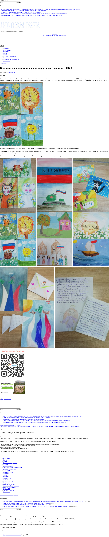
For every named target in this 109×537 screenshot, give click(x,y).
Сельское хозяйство (9, 484)
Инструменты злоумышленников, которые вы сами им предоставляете (20, 12)
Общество (6, 51)
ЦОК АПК (6, 489)
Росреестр (6, 483)
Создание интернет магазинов (12, 535)
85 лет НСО (6, 458)
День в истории (8, 466)
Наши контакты (8, 58)
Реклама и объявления (9, 56)
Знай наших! (7, 50)
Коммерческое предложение (11, 59)
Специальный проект (9, 487)
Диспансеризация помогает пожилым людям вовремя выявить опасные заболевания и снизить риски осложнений (33, 13)
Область (5, 53)
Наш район (6, 48)
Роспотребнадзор (8, 481)
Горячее (5, 464)
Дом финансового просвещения (12, 467)
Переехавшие (7, 478)
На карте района (8, 472)
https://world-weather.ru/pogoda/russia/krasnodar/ (54, 35)
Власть (5, 54)
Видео (5, 460)
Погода (5, 479)
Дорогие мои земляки (9, 469)
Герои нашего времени (10, 463)
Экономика (6, 492)
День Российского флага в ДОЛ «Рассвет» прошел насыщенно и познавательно (23, 10)
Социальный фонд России (11, 486)
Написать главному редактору (9, 495)
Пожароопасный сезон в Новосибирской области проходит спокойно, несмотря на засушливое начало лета (31, 15)
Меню (2, 45)
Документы (6, 61)
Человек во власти (8, 490)
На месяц (54, 34)
